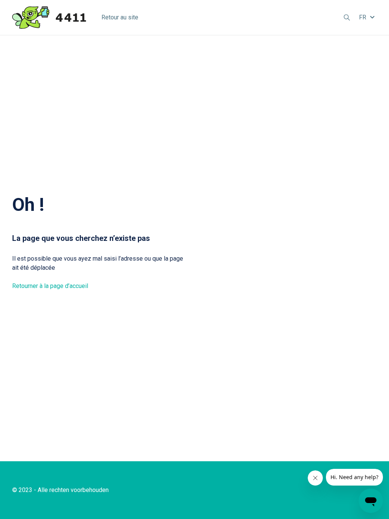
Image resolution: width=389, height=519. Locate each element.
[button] (368, 17)
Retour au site (119, 17)
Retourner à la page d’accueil (50, 286)
